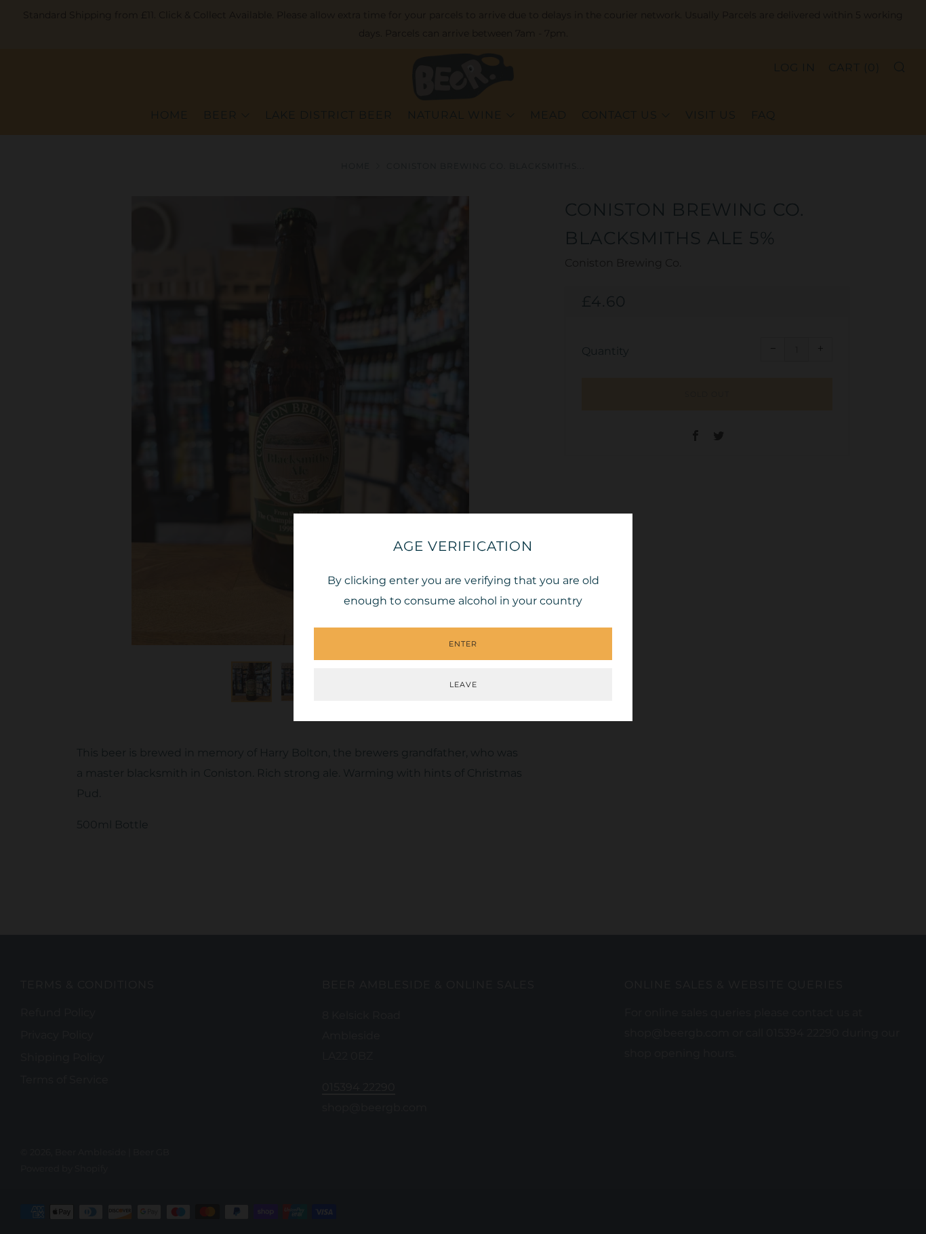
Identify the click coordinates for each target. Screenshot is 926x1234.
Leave (463, 684)
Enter (463, 644)
